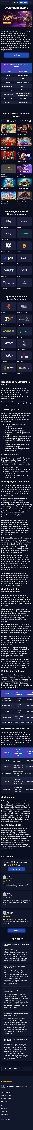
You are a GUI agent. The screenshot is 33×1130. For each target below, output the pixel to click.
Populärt (3, 120)
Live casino (12, 120)
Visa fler (16, 930)
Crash (19, 120)
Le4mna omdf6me (16, 869)
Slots (26, 120)
